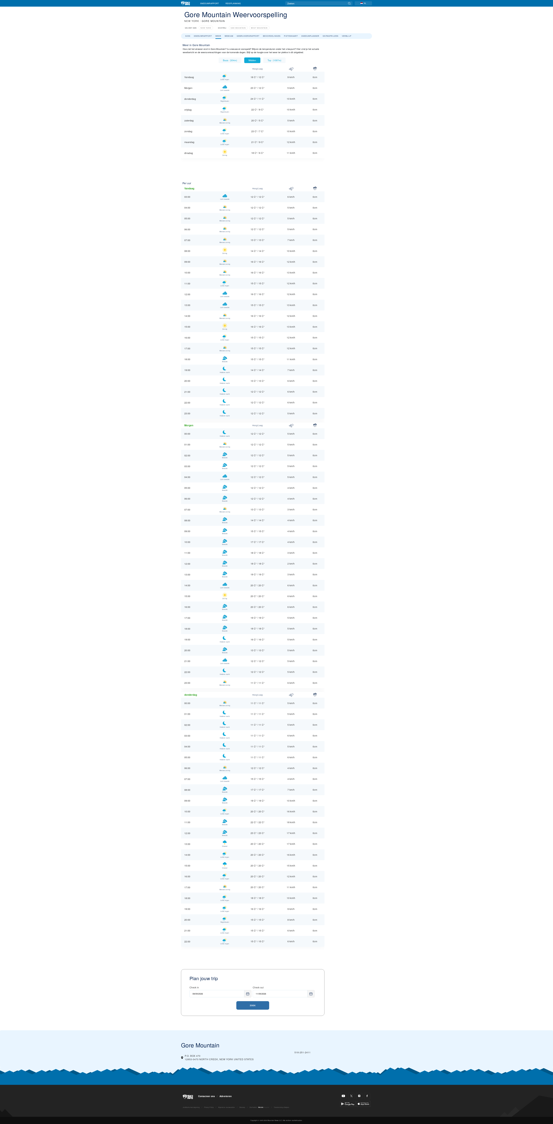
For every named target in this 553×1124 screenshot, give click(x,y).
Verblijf (347, 36)
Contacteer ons (206, 1096)
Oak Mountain (238, 28)
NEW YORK (191, 21)
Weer (218, 36)
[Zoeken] (349, 3)
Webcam (229, 36)
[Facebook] (367, 1096)
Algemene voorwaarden (226, 1107)
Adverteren (225, 1096)
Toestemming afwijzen (281, 1107)
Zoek (253, 1005)
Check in (194, 987)
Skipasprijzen (330, 36)
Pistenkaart (291, 36)
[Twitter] (351, 1096)
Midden (252, 60)
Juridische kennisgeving (191, 1107)
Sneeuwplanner (310, 36)
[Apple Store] (363, 1103)
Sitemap (242, 1107)
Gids (187, 36)
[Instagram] (359, 1096)
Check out (258, 987)
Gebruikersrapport (248, 36)
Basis (230, 60)
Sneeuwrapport (209, 3)
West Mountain (259, 28)
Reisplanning (233, 3)
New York (206, 28)
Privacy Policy (209, 1107)
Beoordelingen (272, 36)
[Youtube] (343, 1096)
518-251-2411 (303, 1052)
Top (274, 60)
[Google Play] (348, 1103)
